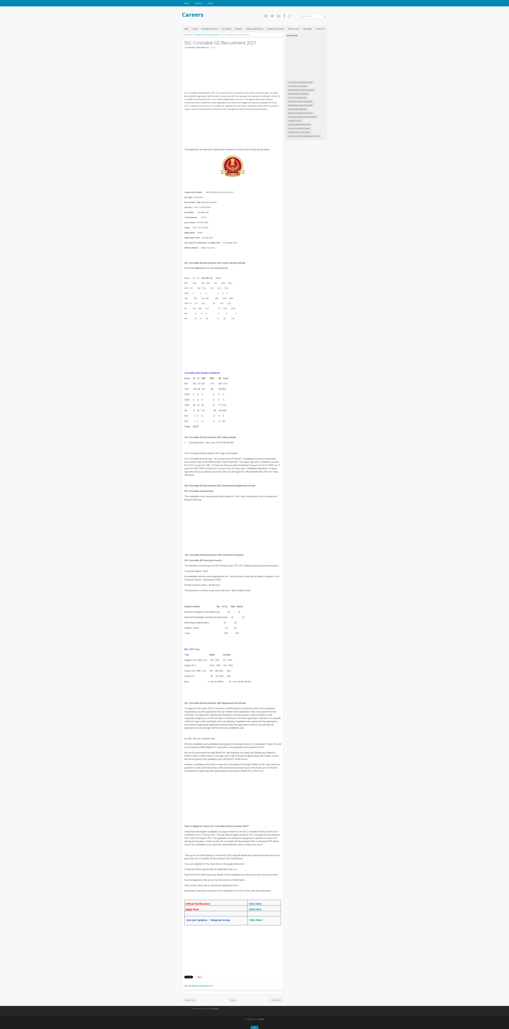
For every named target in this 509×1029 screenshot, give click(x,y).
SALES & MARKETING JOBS (299, 124)
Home (186, 3)
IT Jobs (194, 28)
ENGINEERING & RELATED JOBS (301, 90)
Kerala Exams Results (254, 28)
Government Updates (209, 28)
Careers (192, 14)
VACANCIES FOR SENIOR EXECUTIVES (303, 136)
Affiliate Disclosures (275, 28)
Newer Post (189, 1000)
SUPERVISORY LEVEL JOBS (299, 132)
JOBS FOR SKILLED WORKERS (300, 101)
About (211, 3)
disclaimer (307, 28)
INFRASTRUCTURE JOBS (298, 94)
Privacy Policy (293, 28)
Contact (198, 3)
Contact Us (320, 28)
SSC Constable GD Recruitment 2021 (204, 34)
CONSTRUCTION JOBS (297, 86)
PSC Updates (226, 28)
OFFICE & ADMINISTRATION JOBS (302, 117)
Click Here (255, 903)
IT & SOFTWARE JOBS (297, 98)
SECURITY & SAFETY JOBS (299, 128)
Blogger (215, 1008)
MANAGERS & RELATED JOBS (300, 105)
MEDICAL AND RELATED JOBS (300, 113)
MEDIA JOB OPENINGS (297, 109)
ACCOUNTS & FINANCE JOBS (300, 82)
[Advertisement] (232, 71)
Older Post (276, 1000)
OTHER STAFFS (294, 121)
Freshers (238, 28)
